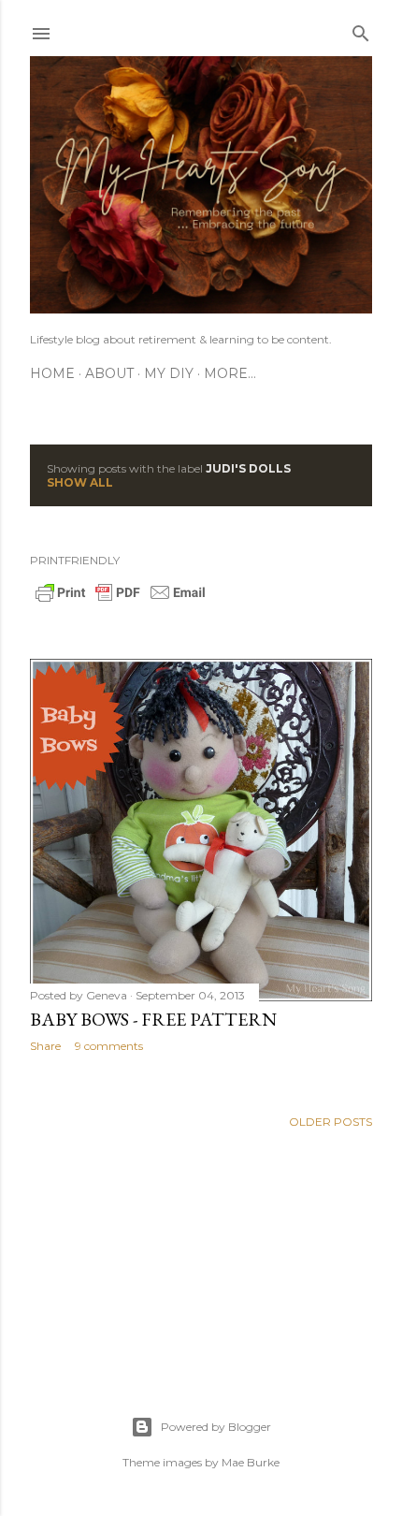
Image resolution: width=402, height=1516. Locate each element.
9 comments (109, 1046)
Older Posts (330, 1122)
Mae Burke (251, 1462)
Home (52, 373)
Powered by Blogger (216, 1427)
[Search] (361, 29)
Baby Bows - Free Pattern (153, 1019)
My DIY (169, 373)
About (109, 373)
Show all (80, 482)
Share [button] (45, 1046)
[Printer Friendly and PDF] (120, 600)
